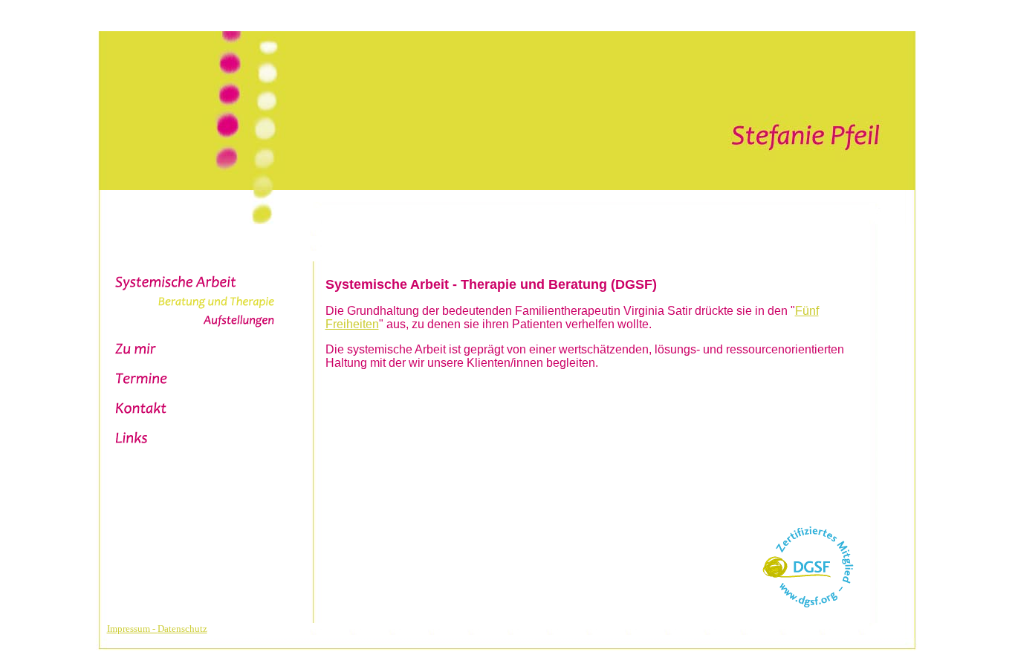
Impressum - (132, 628)
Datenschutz (182, 628)
